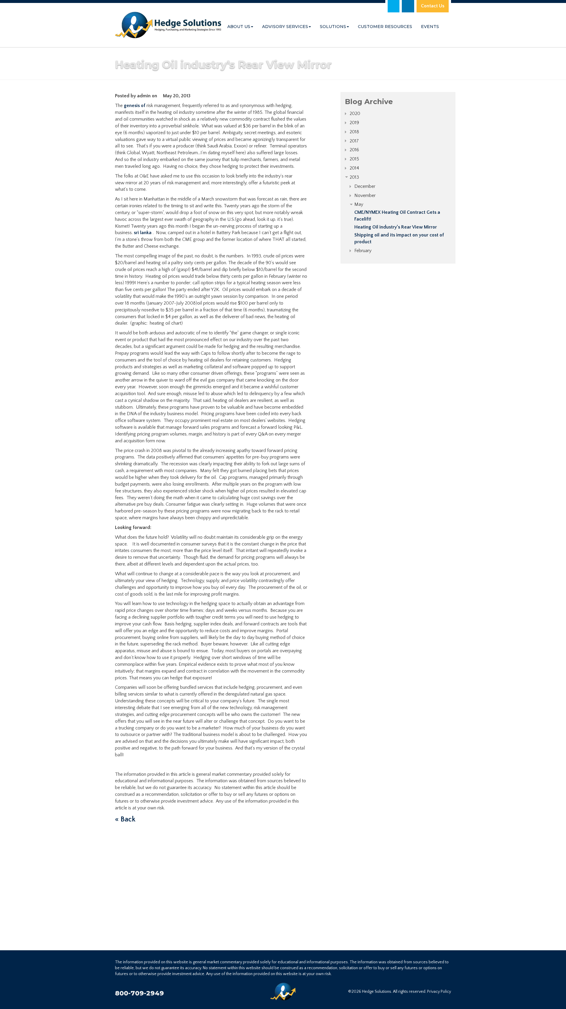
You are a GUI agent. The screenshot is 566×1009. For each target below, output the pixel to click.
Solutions (333, 26)
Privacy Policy (439, 991)
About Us (238, 26)
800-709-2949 (139, 993)
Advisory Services (285, 26)
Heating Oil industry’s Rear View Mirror (395, 227)
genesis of (134, 105)
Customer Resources (385, 26)
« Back (125, 819)
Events (430, 26)
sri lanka (143, 232)
